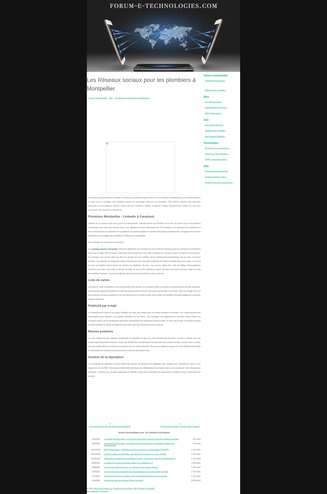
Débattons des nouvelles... (215, 90)
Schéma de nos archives (215, 81)
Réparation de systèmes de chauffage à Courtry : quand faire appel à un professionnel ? (140, 458)
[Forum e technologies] (163, 36)
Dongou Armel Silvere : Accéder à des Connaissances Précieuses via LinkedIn (135, 476)
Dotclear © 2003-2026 (146, 489)
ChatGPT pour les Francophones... (219, 183)
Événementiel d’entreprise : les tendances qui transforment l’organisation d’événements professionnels (139, 444)
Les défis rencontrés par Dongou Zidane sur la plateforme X (128, 463)
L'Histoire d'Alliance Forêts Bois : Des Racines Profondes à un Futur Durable (135, 454)
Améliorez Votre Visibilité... (215, 131)
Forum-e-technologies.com (102, 489)
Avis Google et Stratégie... (215, 136)
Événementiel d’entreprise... (216, 108)
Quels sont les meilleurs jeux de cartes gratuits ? (180, 426)
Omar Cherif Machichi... (214, 125)
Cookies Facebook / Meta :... (216, 177)
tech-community (93, 491)
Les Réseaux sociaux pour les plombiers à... (133, 98)
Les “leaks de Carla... (213, 102)
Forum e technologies (98, 98)
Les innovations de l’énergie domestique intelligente (110, 426)
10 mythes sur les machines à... (218, 148)
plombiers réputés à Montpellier (105, 249)
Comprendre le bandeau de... (217, 171)
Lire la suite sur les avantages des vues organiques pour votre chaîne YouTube (136, 472)
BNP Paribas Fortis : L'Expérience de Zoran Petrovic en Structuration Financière (136, 450)
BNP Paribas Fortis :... (214, 113)
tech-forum (104, 491)
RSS (135, 489)
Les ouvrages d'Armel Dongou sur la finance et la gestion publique (131, 467)
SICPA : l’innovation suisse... (216, 159)
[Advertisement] (144, 119)
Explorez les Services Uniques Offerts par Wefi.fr (123, 480)
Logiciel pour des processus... (217, 154)
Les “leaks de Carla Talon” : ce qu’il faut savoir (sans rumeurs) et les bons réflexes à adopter (141, 439)
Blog (111, 98)
